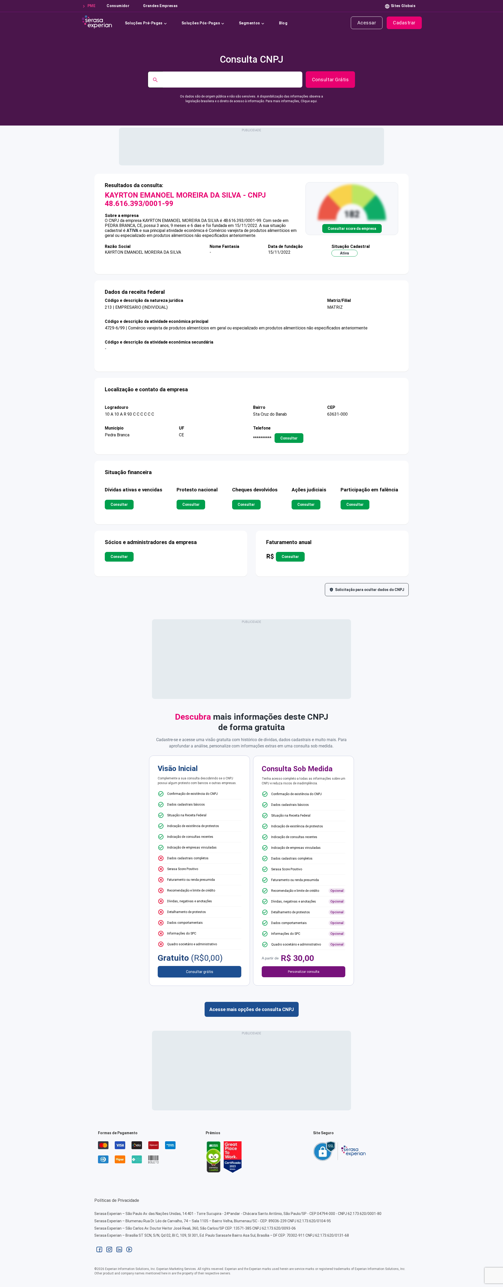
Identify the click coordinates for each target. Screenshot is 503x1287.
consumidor (118, 6)
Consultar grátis (199, 972)
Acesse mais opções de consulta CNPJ (251, 1009)
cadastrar (404, 22)
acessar (366, 22)
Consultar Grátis (330, 79)
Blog (283, 23)
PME (91, 6)
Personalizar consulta (303, 972)
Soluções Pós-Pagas (201, 23)
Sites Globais (403, 6)
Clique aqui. (309, 101)
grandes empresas (160, 6)
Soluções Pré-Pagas (144, 23)
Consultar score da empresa (352, 228)
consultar (289, 438)
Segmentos (249, 23)
